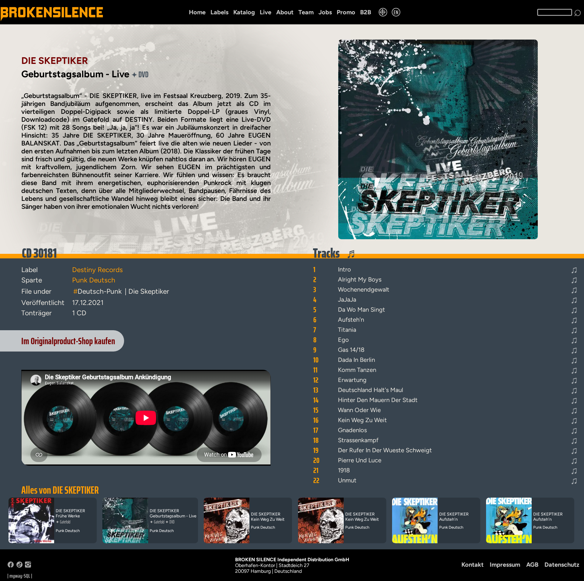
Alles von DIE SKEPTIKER (60, 490)
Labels (219, 12)
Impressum (505, 564)
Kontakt (472, 564)
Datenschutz (561, 564)
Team (306, 12)
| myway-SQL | (19, 576)
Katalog (244, 12)
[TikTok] (19, 566)
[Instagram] (28, 566)
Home (197, 12)
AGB (532, 564)
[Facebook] (11, 566)
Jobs (325, 12)
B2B (365, 12)
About (285, 12)
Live (265, 12)
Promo (346, 12)
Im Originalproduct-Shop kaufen (68, 340)
